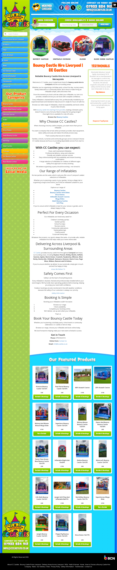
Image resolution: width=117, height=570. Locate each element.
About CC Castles (13, 565)
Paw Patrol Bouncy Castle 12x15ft (62, 388)
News (5, 65)
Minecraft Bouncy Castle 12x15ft (102, 461)
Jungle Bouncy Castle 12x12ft (41, 535)
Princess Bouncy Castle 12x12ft (42, 388)
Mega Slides (59, 199)
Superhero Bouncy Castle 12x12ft (62, 424)
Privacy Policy (55, 567)
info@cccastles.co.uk (60, 344)
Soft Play (6, 141)
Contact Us (6, 86)
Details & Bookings (41, 397)
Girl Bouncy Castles (9, 156)
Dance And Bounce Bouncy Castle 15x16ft (102, 424)
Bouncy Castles (8, 104)
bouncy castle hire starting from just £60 (51, 110)
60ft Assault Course (82, 388)
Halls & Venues (8, 55)
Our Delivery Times (9, 71)
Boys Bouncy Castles (10, 162)
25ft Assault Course (102, 388)
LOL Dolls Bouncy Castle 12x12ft (42, 498)
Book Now (104, 24)
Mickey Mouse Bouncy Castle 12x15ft (82, 424)
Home (6, 60)
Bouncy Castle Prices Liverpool (30, 565)
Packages (6, 151)
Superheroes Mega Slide (103, 498)
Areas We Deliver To (58, 269)
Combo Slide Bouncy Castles (12, 109)
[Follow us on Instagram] (67, 7)
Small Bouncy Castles (10, 135)
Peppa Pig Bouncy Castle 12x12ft (62, 535)
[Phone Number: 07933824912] (16, 544)
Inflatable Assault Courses (60, 197)
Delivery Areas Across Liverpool (13, 39)
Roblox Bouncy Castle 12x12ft (82, 461)
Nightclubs (6, 125)
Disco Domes (7, 130)
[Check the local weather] (43, 7)
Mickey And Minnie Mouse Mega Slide (42, 424)
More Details (41, 433)
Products (6, 44)
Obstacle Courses (9, 114)
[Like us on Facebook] (61, 7)
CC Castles (37, 253)
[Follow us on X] (72, 7)
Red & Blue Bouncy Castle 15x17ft (82, 498)
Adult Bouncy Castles (60, 201)
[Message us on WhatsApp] (78, 7)
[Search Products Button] (5, 33)
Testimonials (7, 81)
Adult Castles (7, 146)
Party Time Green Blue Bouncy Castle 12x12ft (42, 461)
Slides (5, 119)
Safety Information (9, 76)
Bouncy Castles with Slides (60, 193)
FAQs (5, 50)
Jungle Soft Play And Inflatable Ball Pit (62, 498)
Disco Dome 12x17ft (82, 535)
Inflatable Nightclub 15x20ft (62, 461)
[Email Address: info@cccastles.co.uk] (16, 548)
